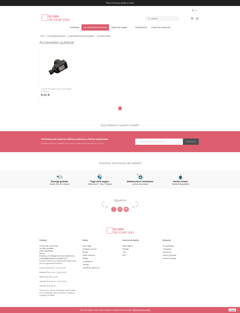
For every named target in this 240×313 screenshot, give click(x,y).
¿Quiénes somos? (89, 249)
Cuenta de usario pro (91, 268)
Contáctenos (87, 261)
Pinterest (120, 209)
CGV (124, 252)
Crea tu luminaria (169, 258)
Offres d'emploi (88, 255)
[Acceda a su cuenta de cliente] (197, 19)
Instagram (126, 209)
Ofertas (85, 258)
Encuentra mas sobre (141, 310)
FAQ (124, 255)
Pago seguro (127, 246)
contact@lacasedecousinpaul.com (53, 258)
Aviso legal (86, 246)
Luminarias (166, 249)
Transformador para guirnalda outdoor (56, 90)
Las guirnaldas (168, 246)
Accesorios (167, 252)
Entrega (125, 249)
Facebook (113, 209)
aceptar (232, 310)
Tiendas (85, 265)
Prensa (85, 252)
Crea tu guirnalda (169, 255)
